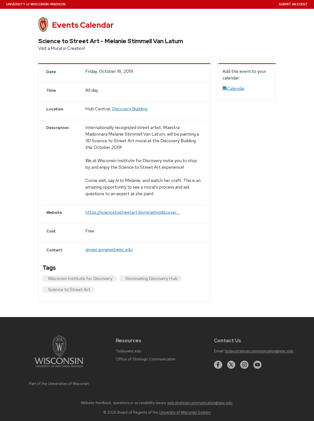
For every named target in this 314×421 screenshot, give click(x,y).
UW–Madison (35, 4)
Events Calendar (83, 25)
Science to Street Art (69, 289)
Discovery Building (129, 109)
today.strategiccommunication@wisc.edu (259, 351)
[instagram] (244, 365)
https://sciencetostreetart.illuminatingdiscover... (132, 212)
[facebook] (218, 365)
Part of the (59, 383)
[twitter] (231, 365)
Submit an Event (293, 4)
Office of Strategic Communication (145, 359)
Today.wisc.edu (128, 351)
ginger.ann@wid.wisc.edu (108, 249)
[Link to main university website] (58, 368)
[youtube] (257, 365)
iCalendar (235, 88)
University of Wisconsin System (185, 412)
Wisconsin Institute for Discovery (80, 278)
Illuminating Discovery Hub (151, 278)
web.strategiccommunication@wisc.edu (199, 402)
